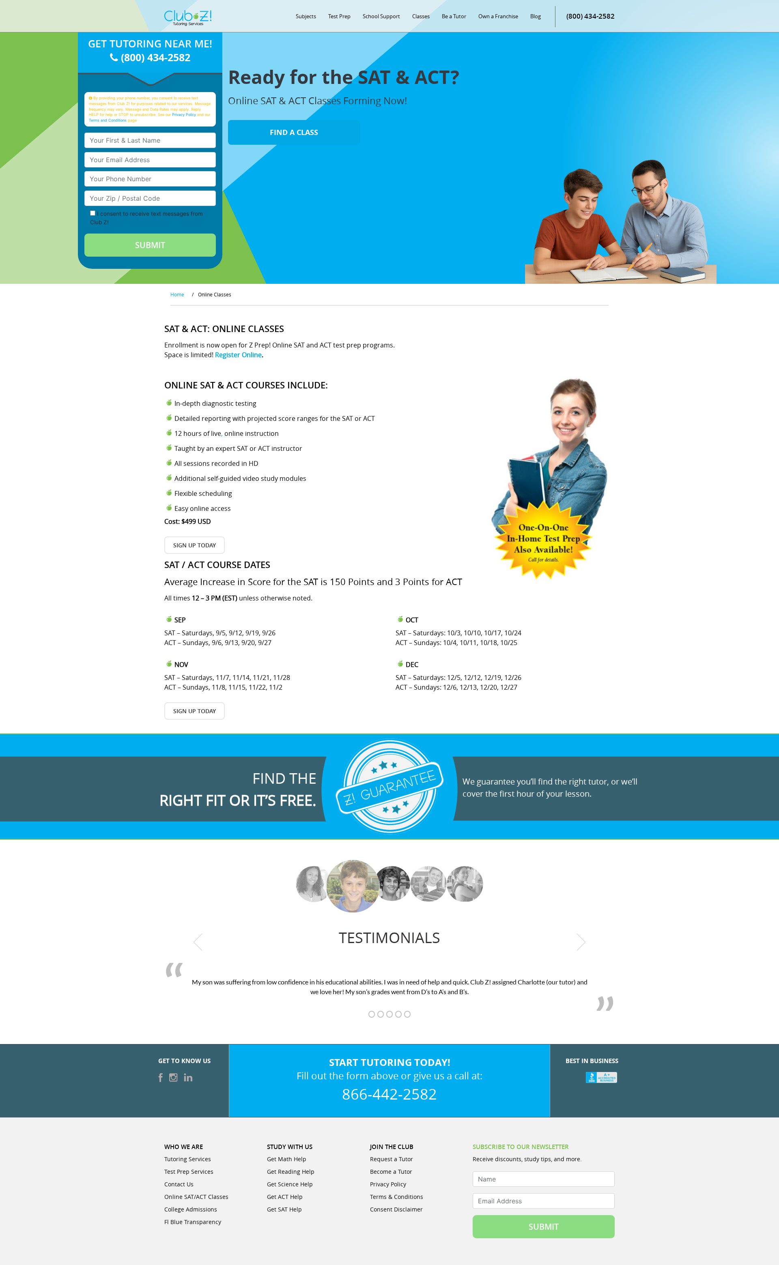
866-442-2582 (389, 1094)
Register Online (238, 354)
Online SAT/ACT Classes (196, 1197)
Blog (535, 16)
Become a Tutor (391, 1171)
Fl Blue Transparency (192, 1222)
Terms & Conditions (396, 1197)
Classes (421, 16)
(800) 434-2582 (590, 16)
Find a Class (294, 132)
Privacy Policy (184, 114)
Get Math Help (286, 1159)
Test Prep (339, 16)
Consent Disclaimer (396, 1209)
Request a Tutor (391, 1159)
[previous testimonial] (198, 942)
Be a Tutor (454, 16)
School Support (381, 16)
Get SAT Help (284, 1209)
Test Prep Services (188, 1171)
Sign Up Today (194, 545)
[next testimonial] (581, 942)
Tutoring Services (187, 1159)
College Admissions (190, 1209)
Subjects (306, 16)
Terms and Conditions (108, 120)
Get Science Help (290, 1184)
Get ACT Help (285, 1197)
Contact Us (179, 1184)
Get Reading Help (290, 1171)
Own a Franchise (498, 16)
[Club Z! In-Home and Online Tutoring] (187, 17)
